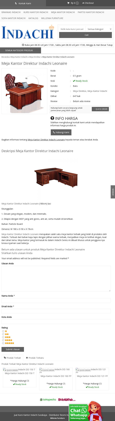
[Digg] (20, 145)
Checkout (89, 2)
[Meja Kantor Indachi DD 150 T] (19, 369)
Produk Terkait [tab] (13, 357)
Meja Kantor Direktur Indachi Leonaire (34, 63)
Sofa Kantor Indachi (13, 18)
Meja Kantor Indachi (63, 12)
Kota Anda (6, 317)
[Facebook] (3, 145)
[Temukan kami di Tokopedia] (48, 399)
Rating (4, 327)
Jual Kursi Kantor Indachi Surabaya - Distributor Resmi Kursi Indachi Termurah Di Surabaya (57, 415)
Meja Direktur (35, 57)
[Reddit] (26, 145)
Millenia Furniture (52, 18)
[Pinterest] (37, 145)
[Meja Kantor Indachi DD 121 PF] (92, 370)
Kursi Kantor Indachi (36, 12)
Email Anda (6, 306)
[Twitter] (9, 145)
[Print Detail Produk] (48, 145)
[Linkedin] (31, 145)
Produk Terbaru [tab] (36, 357)
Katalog (33, 18)
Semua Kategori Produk (19, 50)
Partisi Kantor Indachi (91, 12)
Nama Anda (7, 295)
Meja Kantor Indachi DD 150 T (19, 373)
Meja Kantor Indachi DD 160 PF (56, 376)
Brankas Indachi (11, 12)
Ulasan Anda (7, 263)
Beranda (5, 57)
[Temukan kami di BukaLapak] (67, 399)
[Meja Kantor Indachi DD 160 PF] (56, 370)
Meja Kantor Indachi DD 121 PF (92, 376)
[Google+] (15, 145)
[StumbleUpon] (42, 145)
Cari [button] (86, 35)
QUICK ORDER (101, 109)
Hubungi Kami (62, 132)
